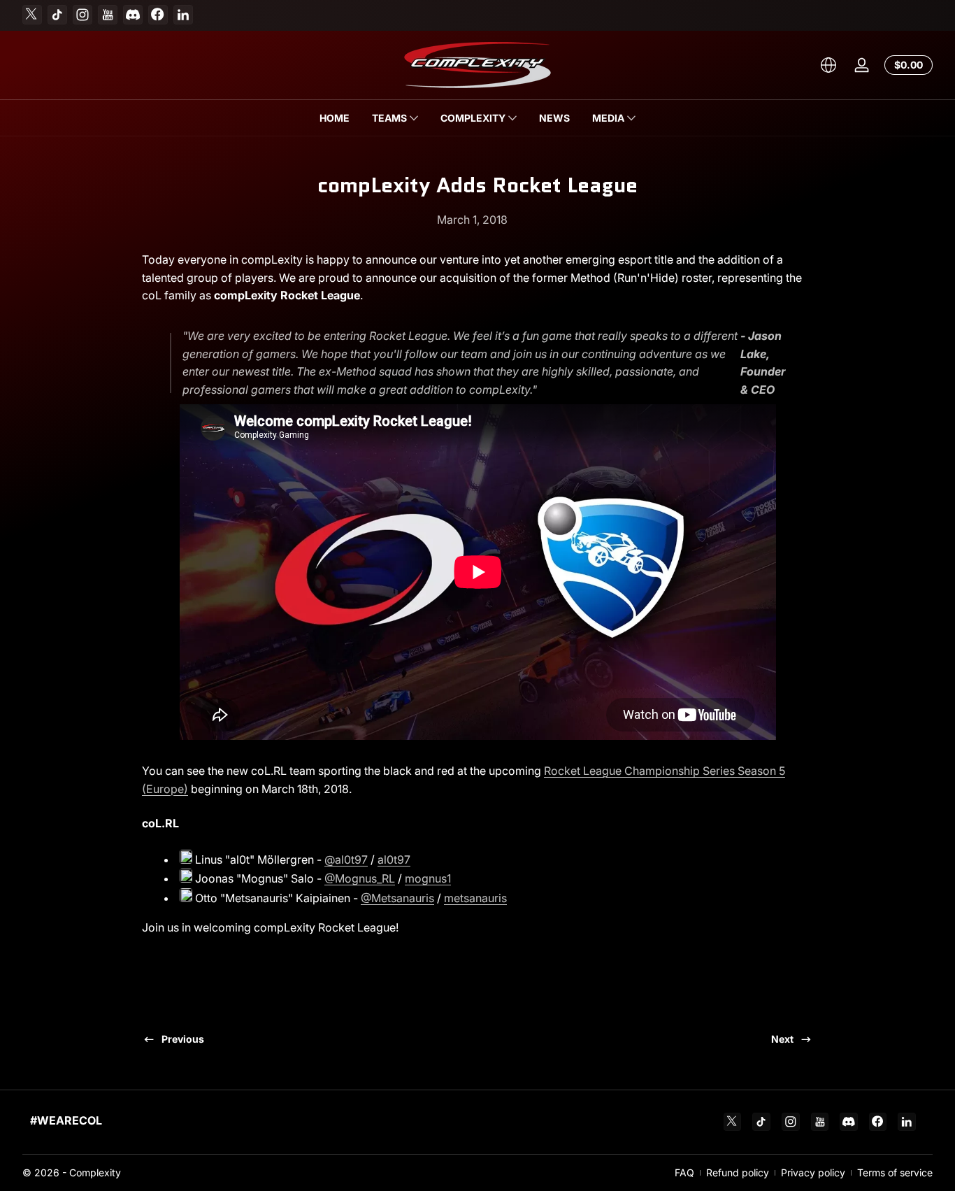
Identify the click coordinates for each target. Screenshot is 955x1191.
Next (782, 1039)
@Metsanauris (397, 898)
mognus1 (428, 878)
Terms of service (895, 1172)
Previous (182, 1039)
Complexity (95, 1172)
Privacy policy (813, 1172)
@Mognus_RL (359, 878)
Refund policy (737, 1172)
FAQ (684, 1172)
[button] (828, 65)
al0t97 (394, 859)
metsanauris (475, 898)
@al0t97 (346, 859)
